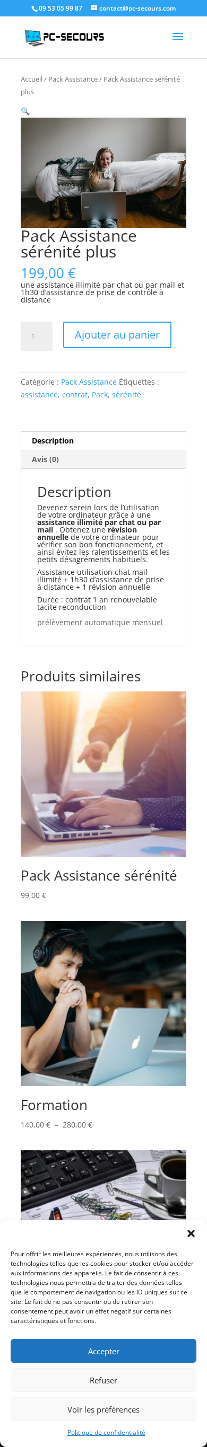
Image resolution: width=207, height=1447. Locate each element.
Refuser (103, 1380)
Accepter (103, 1351)
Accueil (31, 79)
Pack (100, 394)
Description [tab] (53, 441)
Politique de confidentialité (106, 1432)
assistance (39, 394)
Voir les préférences (103, 1409)
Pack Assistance (73, 79)
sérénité (126, 394)
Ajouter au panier (117, 334)
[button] (191, 1233)
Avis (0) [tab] (45, 459)
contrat (75, 394)
